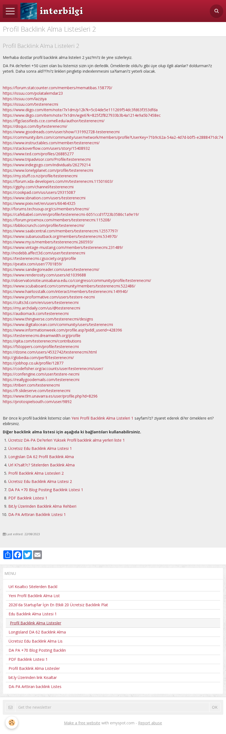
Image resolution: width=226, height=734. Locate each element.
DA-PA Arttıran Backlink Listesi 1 (37, 514)
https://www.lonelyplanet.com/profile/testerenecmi (48, 170)
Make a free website (82, 722)
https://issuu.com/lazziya (25, 98)
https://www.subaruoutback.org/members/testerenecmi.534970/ (60, 236)
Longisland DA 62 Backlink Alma (37, 632)
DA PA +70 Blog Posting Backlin (37, 650)
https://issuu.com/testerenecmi (30, 104)
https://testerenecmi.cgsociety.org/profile (39, 258)
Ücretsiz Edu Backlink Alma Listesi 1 (40, 448)
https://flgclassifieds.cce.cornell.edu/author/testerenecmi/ (53, 120)
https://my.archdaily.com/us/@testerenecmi (41, 308)
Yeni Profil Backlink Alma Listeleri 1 (102, 418)
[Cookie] (12, 722)
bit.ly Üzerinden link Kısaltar (33, 677)
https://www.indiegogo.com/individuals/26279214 (46, 164)
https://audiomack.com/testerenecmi (36, 313)
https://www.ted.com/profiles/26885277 (38, 153)
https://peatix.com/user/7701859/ (32, 264)
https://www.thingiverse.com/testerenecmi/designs (48, 319)
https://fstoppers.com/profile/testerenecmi (41, 346)
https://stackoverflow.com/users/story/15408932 (46, 148)
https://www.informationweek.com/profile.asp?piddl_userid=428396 (62, 330)
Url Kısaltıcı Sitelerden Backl (33, 586)
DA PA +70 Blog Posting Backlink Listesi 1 (45, 489)
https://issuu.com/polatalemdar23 (33, 93)
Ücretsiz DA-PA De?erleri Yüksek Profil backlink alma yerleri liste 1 (66, 440)
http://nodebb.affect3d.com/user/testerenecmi (44, 252)
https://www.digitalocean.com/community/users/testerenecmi (58, 324)
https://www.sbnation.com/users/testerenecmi (44, 197)
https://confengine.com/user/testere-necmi (41, 374)
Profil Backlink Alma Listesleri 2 (36, 473)
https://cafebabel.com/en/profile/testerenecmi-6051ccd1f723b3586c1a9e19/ (71, 214)
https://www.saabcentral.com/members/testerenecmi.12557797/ (60, 230)
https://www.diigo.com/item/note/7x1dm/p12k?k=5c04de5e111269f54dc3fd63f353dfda (80, 109)
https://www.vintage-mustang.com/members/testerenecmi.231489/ (63, 247)
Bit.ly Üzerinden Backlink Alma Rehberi (42, 506)
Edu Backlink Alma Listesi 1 (33, 613)
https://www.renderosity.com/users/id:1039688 (44, 275)
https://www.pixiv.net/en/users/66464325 (39, 203)
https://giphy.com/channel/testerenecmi (38, 186)
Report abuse (150, 722)
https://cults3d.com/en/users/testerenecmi (41, 302)
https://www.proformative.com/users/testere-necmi (49, 297)
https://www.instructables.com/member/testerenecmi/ (51, 142)
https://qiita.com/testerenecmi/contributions (42, 341)
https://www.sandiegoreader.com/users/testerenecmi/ (51, 269)
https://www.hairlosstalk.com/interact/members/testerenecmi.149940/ (65, 291)
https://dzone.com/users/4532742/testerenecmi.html (50, 352)
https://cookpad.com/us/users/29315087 (39, 192)
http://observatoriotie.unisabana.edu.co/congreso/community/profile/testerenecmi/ (77, 280)
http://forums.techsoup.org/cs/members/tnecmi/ (46, 208)
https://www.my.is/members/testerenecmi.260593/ (48, 241)
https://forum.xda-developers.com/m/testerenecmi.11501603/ (58, 181)
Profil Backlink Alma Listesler (34, 668)
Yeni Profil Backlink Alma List (34, 595)
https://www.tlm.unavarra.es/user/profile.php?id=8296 (50, 396)
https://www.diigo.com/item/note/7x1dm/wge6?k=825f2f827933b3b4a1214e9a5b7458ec (82, 115)
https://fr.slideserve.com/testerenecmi (36, 390)
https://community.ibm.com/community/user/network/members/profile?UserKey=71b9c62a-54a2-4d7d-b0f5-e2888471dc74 (113, 137)
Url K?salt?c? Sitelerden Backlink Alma (41, 464)
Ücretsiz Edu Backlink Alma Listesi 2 (40, 481)
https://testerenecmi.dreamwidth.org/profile (41, 335)
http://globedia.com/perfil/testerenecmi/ (38, 357)
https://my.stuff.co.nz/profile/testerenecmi (40, 175)
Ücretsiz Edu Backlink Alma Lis (36, 641)
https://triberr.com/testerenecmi (31, 385)
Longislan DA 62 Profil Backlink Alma (41, 456)
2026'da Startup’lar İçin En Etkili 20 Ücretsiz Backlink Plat (58, 604)
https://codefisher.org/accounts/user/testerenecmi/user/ (53, 368)
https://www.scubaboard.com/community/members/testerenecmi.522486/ (69, 286)
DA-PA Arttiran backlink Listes (35, 686)
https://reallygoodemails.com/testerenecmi (41, 379)
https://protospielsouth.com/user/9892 (37, 401)
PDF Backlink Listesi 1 (27, 498)
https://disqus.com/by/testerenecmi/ (35, 126)
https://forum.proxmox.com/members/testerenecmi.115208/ (57, 219)
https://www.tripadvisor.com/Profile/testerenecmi (47, 159)
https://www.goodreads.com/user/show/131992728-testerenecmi (61, 131)
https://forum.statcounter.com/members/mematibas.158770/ (57, 87)
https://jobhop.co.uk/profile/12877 (33, 363)
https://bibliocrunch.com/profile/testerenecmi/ (43, 225)
